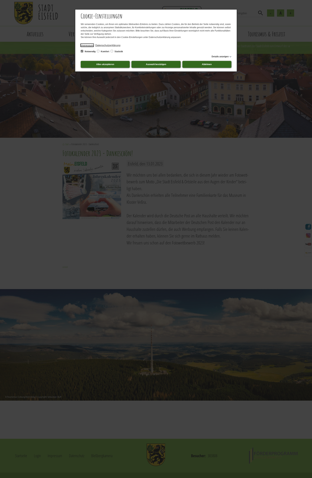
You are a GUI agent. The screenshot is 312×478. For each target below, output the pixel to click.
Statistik (118, 51)
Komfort (105, 51)
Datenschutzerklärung (107, 45)
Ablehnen (207, 64)
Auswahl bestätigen (156, 64)
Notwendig (90, 51)
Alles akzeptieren (105, 64)
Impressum (87, 45)
